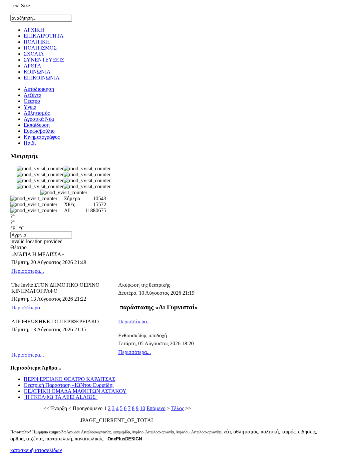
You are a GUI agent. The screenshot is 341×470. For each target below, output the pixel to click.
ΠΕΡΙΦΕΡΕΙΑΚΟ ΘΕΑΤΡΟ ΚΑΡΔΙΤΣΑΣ (69, 379)
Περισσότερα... (27, 271)
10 (142, 408)
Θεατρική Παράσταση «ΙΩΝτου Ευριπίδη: (69, 385)
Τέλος (177, 408)
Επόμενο (156, 408)
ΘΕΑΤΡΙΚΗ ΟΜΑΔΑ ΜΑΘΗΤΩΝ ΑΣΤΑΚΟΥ (75, 391)
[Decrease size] (13, 11)
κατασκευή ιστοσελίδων (36, 450)
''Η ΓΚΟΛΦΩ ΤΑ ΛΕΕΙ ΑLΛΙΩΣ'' (61, 397)
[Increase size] (11, 11)
